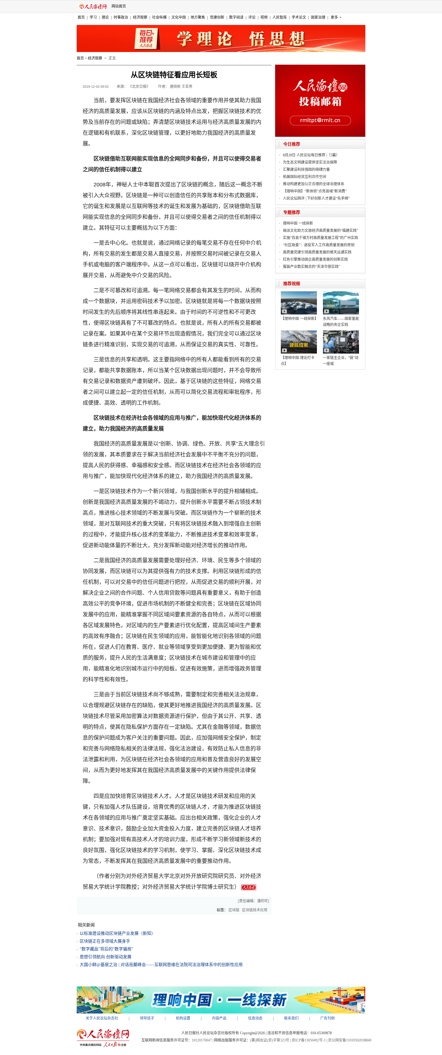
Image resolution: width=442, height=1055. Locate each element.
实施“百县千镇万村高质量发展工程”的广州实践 (320, 238)
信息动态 (255, 1018)
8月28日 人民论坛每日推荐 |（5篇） (311, 155)
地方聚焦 (198, 17)
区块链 (234, 910)
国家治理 (318, 17)
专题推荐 (291, 212)
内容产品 (219, 1018)
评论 (252, 17)
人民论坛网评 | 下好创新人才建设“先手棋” (316, 198)
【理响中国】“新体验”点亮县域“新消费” (315, 191)
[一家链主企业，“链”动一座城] (341, 332)
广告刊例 (327, 1018)
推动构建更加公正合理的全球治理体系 (313, 184)
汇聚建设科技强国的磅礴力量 (306, 169)
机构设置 (183, 1018)
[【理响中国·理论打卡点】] (299, 332)
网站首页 (119, 6)
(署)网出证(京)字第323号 (269, 1040)
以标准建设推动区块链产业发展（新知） (117, 933)
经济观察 (140, 17)
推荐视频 (291, 283)
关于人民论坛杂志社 (102, 1018)
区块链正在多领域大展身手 (105, 941)
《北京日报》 (139, 86)
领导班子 (147, 1018)
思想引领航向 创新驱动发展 (105, 957)
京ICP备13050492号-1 (309, 1040)
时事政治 (121, 17)
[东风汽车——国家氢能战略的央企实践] (341, 293)
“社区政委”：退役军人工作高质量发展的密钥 (319, 245)
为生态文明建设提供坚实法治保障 (310, 162)
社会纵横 (159, 17)
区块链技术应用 (254, 910)
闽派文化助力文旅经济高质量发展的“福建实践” (320, 230)
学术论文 (299, 17)
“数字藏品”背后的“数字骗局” (106, 949)
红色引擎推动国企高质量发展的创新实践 (315, 259)
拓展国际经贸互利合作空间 (304, 177)
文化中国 (178, 17)
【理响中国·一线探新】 (299, 319)
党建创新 (217, 17)
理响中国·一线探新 (298, 223)
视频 (264, 17)
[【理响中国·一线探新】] (299, 293)
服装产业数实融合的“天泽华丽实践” (311, 267)
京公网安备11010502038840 (349, 1040)
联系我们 (291, 1018)
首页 (81, 17)
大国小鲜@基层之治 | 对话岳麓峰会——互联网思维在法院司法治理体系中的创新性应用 (161, 964)
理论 (105, 17)
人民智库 (279, 17)
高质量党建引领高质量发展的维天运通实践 (317, 252)
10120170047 (202, 1040)
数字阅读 (236, 17)
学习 (93, 17)
